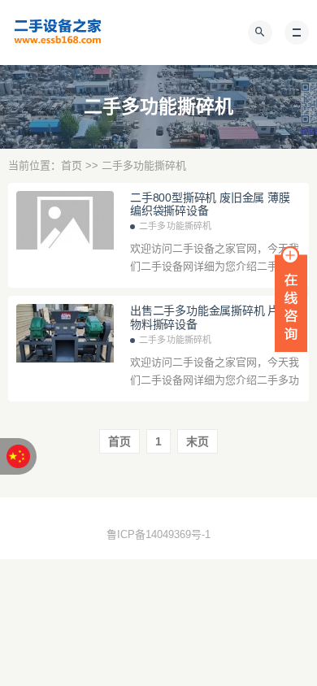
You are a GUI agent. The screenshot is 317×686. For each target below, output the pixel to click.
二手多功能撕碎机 (175, 226)
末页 (197, 441)
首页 (71, 165)
